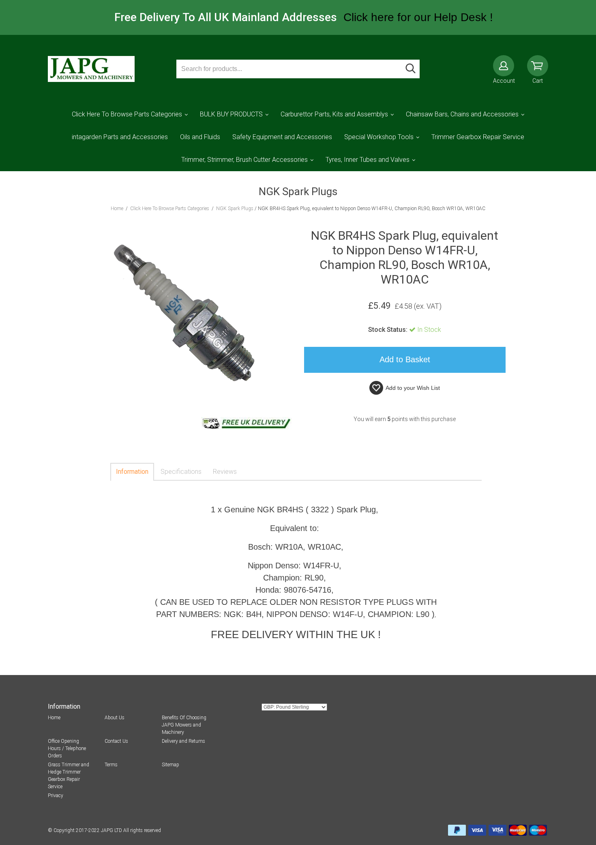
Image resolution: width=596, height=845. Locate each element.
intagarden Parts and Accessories (120, 137)
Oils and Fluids (200, 137)
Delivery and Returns (183, 741)
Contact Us (116, 741)
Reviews (225, 471)
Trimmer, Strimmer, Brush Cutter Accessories (244, 159)
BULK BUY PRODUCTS (231, 114)
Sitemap (170, 765)
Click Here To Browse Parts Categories (127, 114)
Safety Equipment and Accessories (282, 137)
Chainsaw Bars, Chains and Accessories (462, 114)
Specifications (181, 471)
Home (54, 717)
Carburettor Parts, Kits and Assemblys (334, 114)
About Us (114, 717)
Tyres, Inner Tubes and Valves (367, 159)
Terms (111, 765)
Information (132, 471)
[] (410, 69)
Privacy (55, 795)
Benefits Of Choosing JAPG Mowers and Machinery (184, 725)
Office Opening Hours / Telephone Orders (67, 748)
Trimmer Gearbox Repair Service (477, 137)
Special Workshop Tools (379, 137)
